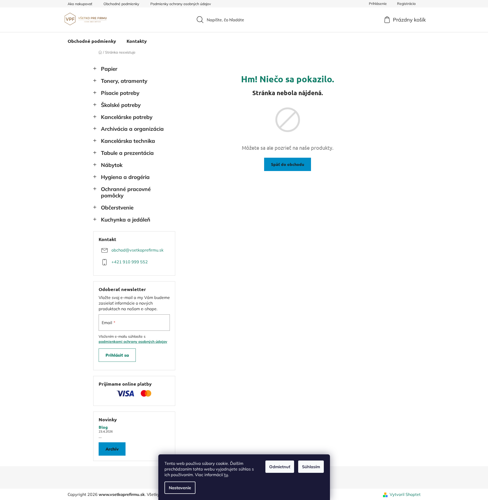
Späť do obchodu (287, 164)
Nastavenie (180, 487)
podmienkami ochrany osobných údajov (133, 341)
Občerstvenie (117, 207)
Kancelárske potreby (126, 117)
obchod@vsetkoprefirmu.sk (137, 250)
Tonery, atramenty (124, 80)
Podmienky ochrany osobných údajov (180, 4)
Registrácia (406, 3)
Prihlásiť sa (117, 355)
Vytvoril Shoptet (405, 494)
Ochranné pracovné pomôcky (126, 192)
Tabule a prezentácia (127, 152)
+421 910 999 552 (129, 261)
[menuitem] (92, 41)
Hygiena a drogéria (125, 177)
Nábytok (111, 165)
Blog (103, 427)
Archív (112, 449)
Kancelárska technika (128, 140)
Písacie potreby (120, 92)
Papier (109, 68)
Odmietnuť (279, 466)
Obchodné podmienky (121, 4)
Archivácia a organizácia (132, 128)
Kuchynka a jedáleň (125, 219)
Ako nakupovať (80, 4)
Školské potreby (121, 105)
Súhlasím (311, 466)
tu (226, 474)
